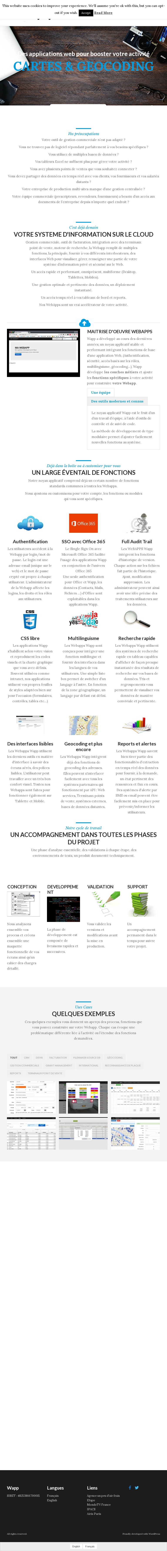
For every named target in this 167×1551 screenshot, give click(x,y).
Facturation (58, 1057)
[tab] (101, 392)
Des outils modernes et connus (117, 401)
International (89, 1065)
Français (53, 1496)
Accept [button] (86, 13)
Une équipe (100, 392)
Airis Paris (94, 1514)
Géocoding (115, 1057)
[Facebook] (130, 1488)
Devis (39, 1057)
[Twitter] (137, 1488)
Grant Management (59, 1065)
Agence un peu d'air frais (103, 1496)
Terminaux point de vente (45, 1073)
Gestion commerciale (24, 1065)
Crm (26, 1057)
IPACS (91, 1509)
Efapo (91, 1500)
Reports (15, 1073)
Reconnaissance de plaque (123, 1065)
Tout (13, 1057)
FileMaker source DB (86, 1057)
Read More (103, 13)
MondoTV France (99, 1505)
